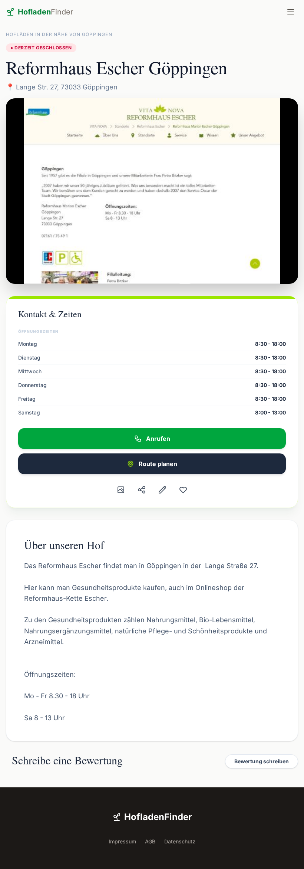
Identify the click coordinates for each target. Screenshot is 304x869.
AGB (150, 841)
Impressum (122, 841)
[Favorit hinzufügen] (183, 489)
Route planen (158, 464)
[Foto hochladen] (121, 489)
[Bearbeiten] (162, 489)
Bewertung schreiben (261, 761)
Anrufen (158, 438)
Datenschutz (179, 841)
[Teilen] (141, 489)
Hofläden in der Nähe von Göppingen (59, 34)
